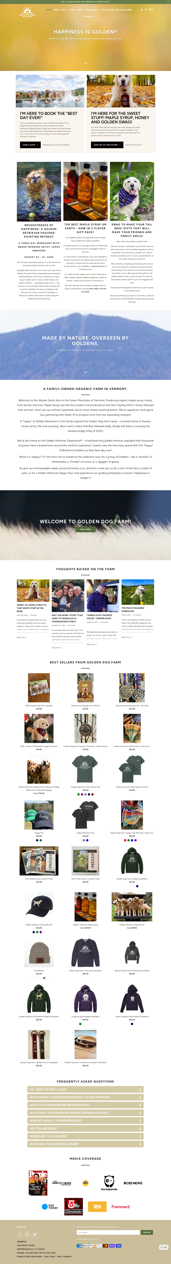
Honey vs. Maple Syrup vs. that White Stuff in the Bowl (32, 608)
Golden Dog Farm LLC (90, 1239)
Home (49, 10)
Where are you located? (48, 1136)
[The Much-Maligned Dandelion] (138, 592)
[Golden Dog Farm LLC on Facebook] (20, 1235)
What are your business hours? (54, 1144)
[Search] (146, 9)
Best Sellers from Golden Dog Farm (85, 662)
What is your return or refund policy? (60, 1105)
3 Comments (71, 625)
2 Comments (104, 622)
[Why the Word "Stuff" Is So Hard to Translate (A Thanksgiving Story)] (68, 595)
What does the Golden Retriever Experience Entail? (69, 1112)
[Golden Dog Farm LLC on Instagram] (27, 1235)
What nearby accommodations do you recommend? (70, 1097)
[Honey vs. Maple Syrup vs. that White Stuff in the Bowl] (33, 590)
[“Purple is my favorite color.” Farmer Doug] (103, 595)
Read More (21, 637)
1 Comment (33, 615)
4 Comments (137, 615)
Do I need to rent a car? (48, 1089)
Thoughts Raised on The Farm (85, 569)
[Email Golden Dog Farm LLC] (35, 1235)
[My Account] (142, 9)
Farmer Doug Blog (124, 10)
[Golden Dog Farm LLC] (27, 13)
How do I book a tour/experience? (56, 1120)
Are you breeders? (44, 1128)
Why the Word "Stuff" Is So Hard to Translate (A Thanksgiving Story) (67, 618)
